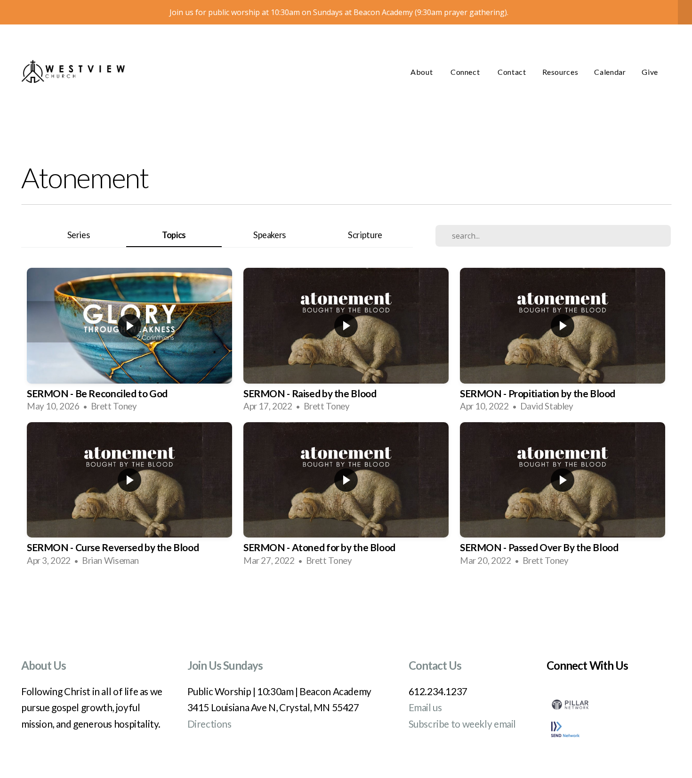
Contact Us (435, 665)
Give (650, 71)
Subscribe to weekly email (462, 724)
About (422, 71)
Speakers (269, 235)
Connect (466, 71)
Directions (209, 724)
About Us (43, 665)
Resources (560, 71)
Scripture (365, 235)
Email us (425, 707)
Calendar (610, 71)
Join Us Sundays (225, 665)
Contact (512, 71)
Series (78, 235)
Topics (174, 235)
